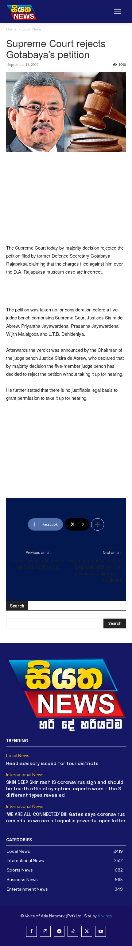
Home (11, 29)
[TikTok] (73, 931)
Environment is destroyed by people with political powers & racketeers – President (95, 570)
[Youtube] (100, 931)
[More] (97, 524)
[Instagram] (45, 931)
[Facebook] (31, 931)
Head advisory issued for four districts (52, 763)
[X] (86, 931)
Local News (32, 29)
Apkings (105, 916)
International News (25, 774)
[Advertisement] (66, 198)
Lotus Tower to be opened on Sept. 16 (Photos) (38, 564)
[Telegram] (59, 931)
